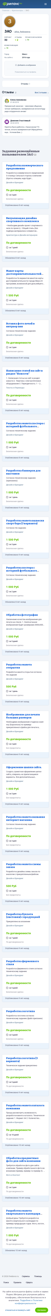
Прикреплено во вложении (18, 921)
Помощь (38, 1276)
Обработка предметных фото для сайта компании (23, 1160)
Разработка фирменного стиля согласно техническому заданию (24, 969)
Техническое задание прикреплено (21, 1065)
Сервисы (26, 1276)
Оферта (29, 1282)
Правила (17, 1282)
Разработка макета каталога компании (25, 1107)
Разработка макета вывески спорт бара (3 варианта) (25, 522)
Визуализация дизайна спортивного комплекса (22, 220)
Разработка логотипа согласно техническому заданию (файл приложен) (24, 1017)
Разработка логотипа (20, 1011)
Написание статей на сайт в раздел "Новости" (24, 372)
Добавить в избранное (26, 65)
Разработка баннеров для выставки (23, 472)
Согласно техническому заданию (21, 331)
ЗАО (8, 31)
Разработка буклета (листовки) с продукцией (23, 916)
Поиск (6, 1282)
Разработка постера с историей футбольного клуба (21, 570)
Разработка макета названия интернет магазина (25, 819)
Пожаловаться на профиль (25, 72)
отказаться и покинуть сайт (17, 1310)
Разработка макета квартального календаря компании (23, 1213)
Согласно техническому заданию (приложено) (21, 479)
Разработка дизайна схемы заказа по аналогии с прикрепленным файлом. (23, 872)
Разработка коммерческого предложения (24, 167)
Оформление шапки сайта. (24, 767)
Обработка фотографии (22, 614)
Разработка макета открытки (19, 666)
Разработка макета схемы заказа (23, 866)
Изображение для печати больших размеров (23, 716)
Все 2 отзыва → (42, 92)
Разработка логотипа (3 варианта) (22, 1060)
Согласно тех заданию (16, 528)
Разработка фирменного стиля (22, 963)
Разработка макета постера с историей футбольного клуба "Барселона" (25, 426)
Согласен (41, 1310)
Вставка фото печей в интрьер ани (20, 325)
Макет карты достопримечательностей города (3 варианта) (23, 273)
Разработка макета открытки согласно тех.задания (24, 673)
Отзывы (25, 84)
